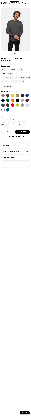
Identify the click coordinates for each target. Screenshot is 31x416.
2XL (3, 124)
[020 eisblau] (27, 105)
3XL (9, 124)
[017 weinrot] (27, 100)
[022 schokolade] (8, 105)
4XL (14, 124)
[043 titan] (22, 100)
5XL (19, 124)
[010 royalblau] (8, 110)
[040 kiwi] (17, 105)
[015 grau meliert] (22, 105)
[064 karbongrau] (22, 95)
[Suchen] (22, 2)
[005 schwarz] (17, 100)
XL (24, 119)
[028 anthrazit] (3, 105)
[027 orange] (12, 100)
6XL (24, 124)
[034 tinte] (3, 100)
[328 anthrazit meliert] (8, 95)
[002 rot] (12, 105)
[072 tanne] (8, 100)
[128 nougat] (3, 95)
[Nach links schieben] (13, 53)
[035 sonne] (12, 95)
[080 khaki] (17, 95)
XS (3, 119)
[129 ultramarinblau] (27, 95)
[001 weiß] (3, 110)
